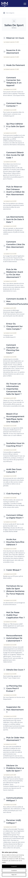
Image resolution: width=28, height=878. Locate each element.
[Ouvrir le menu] (24, 3)
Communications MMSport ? (14, 799)
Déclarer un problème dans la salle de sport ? (15, 768)
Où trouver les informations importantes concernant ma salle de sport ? (13, 389)
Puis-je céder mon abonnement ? (15, 738)
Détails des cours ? (15, 670)
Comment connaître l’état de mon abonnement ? (15, 246)
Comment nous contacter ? (13, 104)
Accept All (14, 866)
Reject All (14, 874)
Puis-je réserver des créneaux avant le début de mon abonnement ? (15, 192)
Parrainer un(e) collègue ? (13, 821)
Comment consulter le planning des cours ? (12, 349)
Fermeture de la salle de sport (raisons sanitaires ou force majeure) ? (15, 591)
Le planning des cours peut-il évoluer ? (14, 688)
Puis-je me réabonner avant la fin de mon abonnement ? (14, 273)
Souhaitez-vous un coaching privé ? (15, 444)
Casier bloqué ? (13, 570)
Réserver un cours (15, 38)
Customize (14, 870)
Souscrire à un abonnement (13, 51)
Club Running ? (13, 493)
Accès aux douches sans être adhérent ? (15, 542)
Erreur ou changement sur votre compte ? (14, 326)
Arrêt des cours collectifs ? (13, 470)
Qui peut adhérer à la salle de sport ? (15, 126)
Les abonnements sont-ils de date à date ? (15, 219)
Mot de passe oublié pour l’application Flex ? (15, 615)
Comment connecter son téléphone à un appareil (13, 81)
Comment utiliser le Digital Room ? (14, 516)
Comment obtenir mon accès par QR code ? (15, 155)
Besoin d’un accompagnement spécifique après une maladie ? (15, 418)
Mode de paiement (15, 65)
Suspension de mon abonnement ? (15, 709)
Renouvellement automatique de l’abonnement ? (14, 638)
